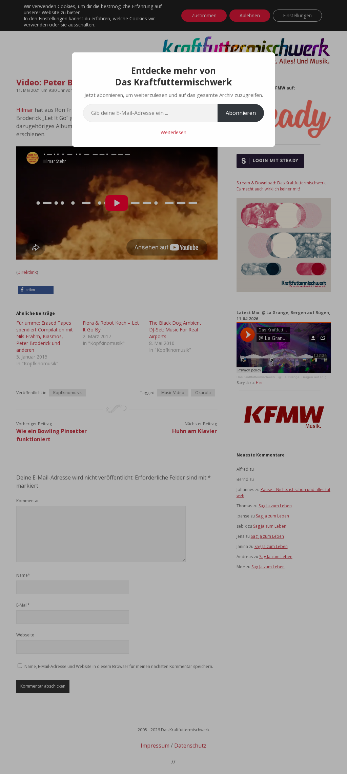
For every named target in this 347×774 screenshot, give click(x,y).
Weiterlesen (173, 132)
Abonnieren (241, 113)
